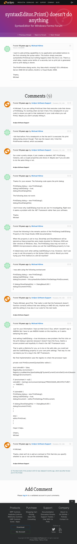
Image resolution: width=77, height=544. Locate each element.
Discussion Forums (48, 514)
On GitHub (63, 514)
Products (15, 507)
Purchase (31, 507)
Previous (25, 35)
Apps (18, 522)
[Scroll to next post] (70, 46)
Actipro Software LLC (40, 538)
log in (25, 495)
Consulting (31, 519)
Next (55, 35)
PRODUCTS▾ (21, 2)
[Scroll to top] (72, 501)
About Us (63, 512)
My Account (20, 532)
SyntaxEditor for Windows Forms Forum (38, 25)
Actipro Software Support (41, 103)
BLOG (57, 2)
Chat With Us (48, 519)
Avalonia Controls (15, 514)
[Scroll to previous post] (68, 103)
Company (64, 507)
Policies (64, 517)
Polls (48, 522)
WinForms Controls (15, 517)
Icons (12, 522)
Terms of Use (43, 540)
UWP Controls (15, 519)
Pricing (31, 514)
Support (47, 507)
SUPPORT (43, 2)
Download (20, 527)
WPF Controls (15, 512)
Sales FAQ (31, 517)
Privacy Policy (34, 540)
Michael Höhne (37, 46)
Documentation (48, 512)
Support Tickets (47, 517)
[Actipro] (9, 3)
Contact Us (64, 519)
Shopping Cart (31, 512)
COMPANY (51, 2)
